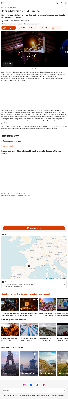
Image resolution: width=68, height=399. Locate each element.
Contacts (15, 395)
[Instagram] (24, 385)
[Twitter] (37, 385)
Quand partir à (8, 7)
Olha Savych (11, 195)
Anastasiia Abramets (23, 195)
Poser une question (7, 146)
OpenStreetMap (56, 278)
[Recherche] (57, 3)
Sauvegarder (10, 28)
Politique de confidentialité (40, 395)
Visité (23, 28)
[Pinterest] (43, 385)
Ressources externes (12, 141)
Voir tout (8, 63)
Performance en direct (31, 24)
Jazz (19, 24)
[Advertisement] (34, 95)
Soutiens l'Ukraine (25, 395)
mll (35, 69)
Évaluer (33, 28)
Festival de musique (8, 24)
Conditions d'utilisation (57, 395)
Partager (58, 28)
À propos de (7, 395)
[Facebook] (31, 385)
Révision (45, 28)
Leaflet (49, 278)
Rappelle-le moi (35, 228)
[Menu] (63, 3)
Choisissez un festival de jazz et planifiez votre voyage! (25, 294)
